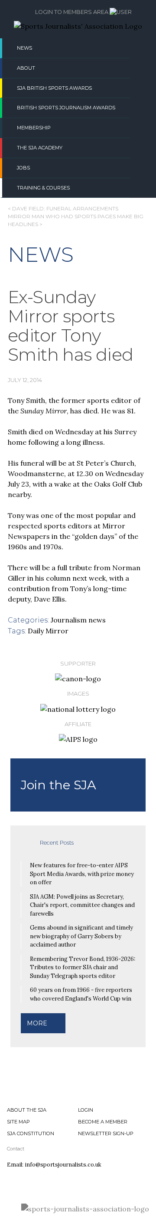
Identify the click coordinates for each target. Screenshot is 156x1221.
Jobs (23, 168)
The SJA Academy (39, 148)
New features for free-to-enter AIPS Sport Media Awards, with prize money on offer (82, 874)
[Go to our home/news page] (78, 26)
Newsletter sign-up (105, 1133)
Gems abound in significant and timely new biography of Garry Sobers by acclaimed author (81, 936)
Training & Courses (43, 188)
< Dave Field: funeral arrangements (63, 208)
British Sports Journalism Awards (66, 108)
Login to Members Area (72, 12)
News (24, 48)
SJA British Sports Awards (54, 88)
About (26, 68)
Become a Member (102, 1122)
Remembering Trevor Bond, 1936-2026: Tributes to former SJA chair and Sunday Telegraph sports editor (82, 967)
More (37, 1023)
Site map (18, 1122)
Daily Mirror (48, 630)
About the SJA (26, 1110)
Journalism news (78, 620)
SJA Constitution (30, 1133)
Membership (34, 128)
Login (85, 1110)
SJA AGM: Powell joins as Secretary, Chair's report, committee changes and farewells (82, 905)
